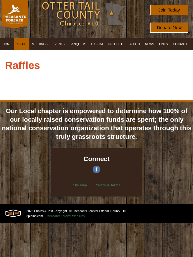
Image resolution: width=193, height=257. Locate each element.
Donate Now (169, 27)
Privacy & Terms (107, 185)
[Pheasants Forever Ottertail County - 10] (14, 19)
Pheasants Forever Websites (65, 216)
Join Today (169, 10)
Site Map (80, 185)
